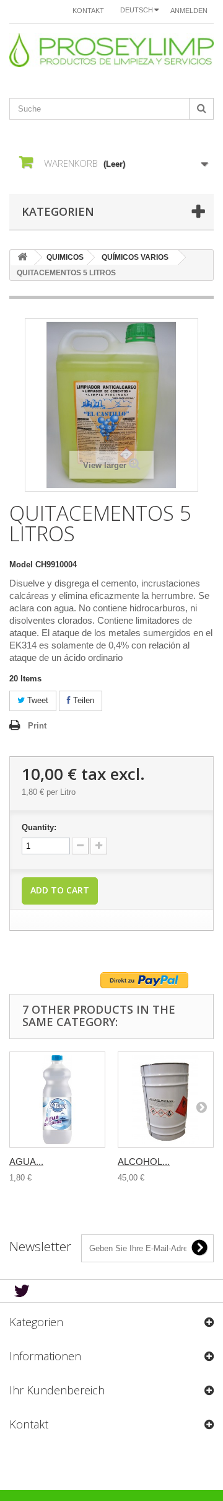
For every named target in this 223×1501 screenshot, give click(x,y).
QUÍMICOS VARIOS (135, 257)
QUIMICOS (65, 257)
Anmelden (189, 10)
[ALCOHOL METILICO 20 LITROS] (166, 1100)
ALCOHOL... (144, 1161)
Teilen (82, 700)
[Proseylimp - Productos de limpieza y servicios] (111, 50)
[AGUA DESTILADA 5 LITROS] (57, 1100)
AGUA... (26, 1161)
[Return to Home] (22, 257)
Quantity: (39, 827)
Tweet (36, 700)
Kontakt (88, 10)
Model (21, 564)
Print (37, 725)
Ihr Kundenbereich (57, 1390)
